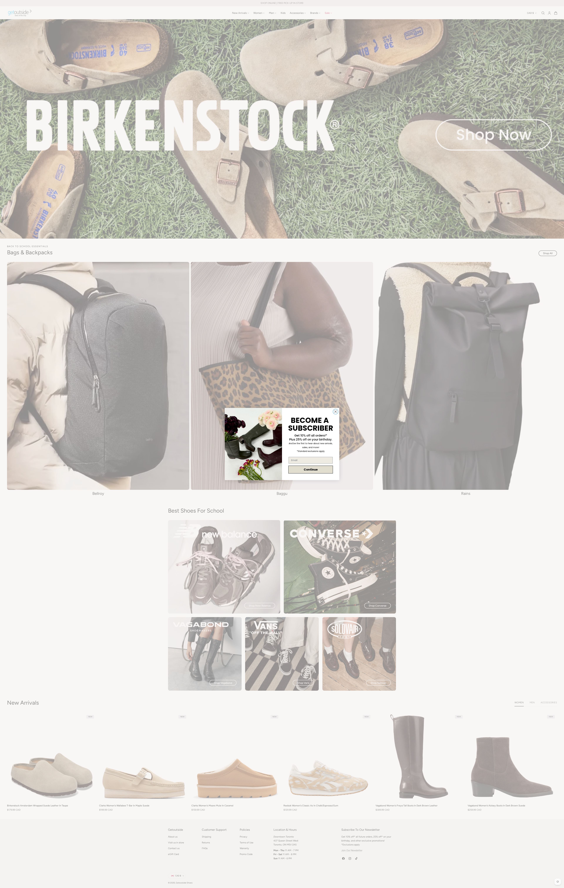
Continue (311, 469)
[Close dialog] (335, 411)
